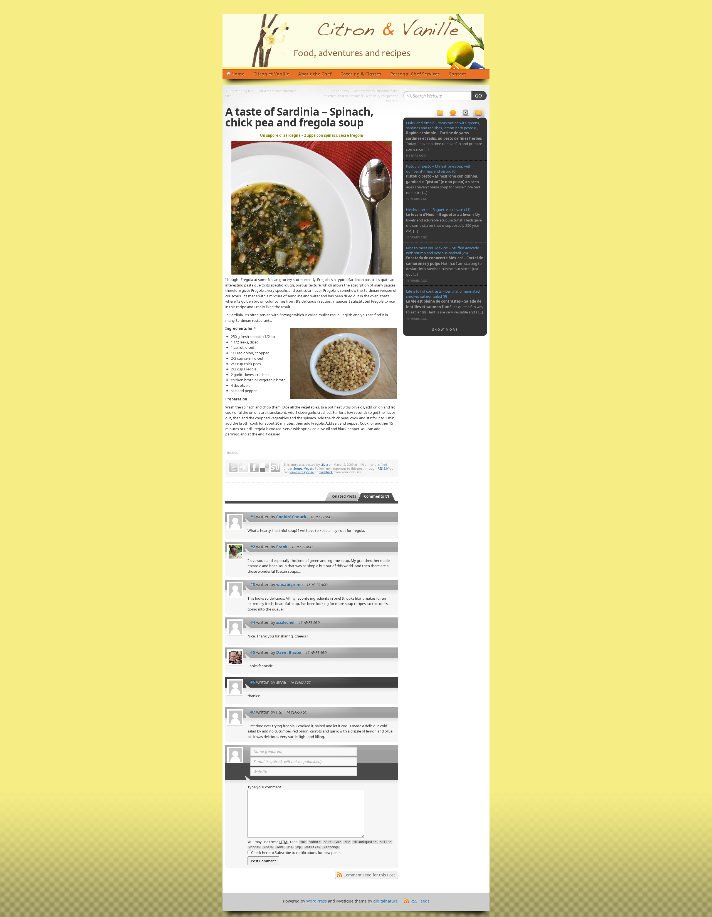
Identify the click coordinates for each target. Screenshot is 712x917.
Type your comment (264, 786)
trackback (326, 472)
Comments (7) (376, 496)
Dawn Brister (289, 652)
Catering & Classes (360, 74)
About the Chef (315, 74)
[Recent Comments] (453, 113)
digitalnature (385, 901)
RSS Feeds (420, 901)
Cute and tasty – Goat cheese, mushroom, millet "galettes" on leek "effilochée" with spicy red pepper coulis (360, 96)
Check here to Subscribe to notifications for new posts (295, 852)
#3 (252, 584)
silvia (324, 464)
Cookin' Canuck (291, 516)
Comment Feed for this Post (369, 875)
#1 (252, 516)
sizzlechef (285, 622)
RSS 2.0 (382, 468)
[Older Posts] (478, 113)
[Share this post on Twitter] (233, 467)
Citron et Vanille (271, 74)
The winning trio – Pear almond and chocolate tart (260, 93)
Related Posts (344, 496)
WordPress (316, 901)
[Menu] (440, 113)
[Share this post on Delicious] (264, 467)
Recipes (232, 452)
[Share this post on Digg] (243, 467)
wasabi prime (289, 584)
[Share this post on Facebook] (254, 467)
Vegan (308, 468)
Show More (445, 329)
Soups (297, 468)
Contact (457, 74)
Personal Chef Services (415, 74)
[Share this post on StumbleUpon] (275, 467)
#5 (252, 652)
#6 (252, 682)
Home (237, 74)
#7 (252, 712)
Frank (282, 546)
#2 (252, 546)
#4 (252, 622)
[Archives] (466, 113)
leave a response (302, 472)
